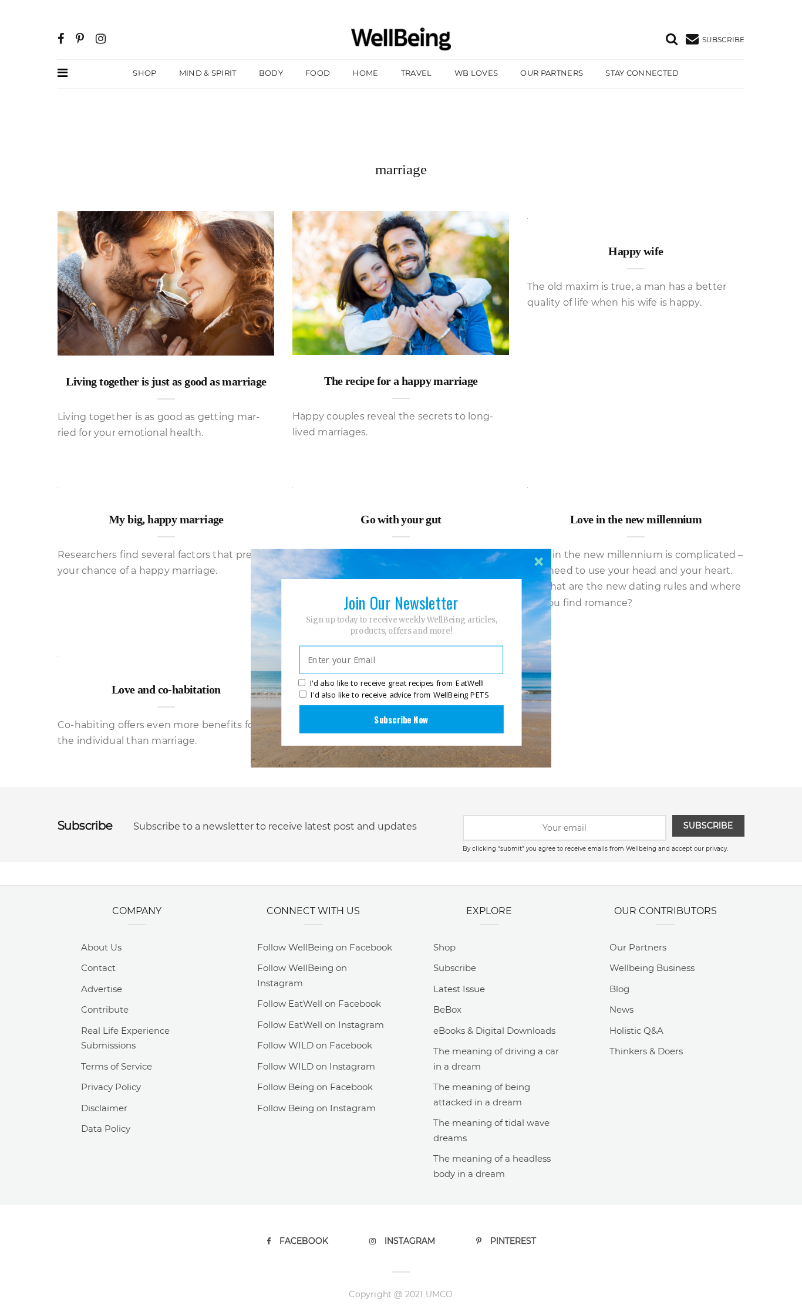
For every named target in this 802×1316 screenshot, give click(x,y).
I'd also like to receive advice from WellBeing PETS (399, 694)
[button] (401, 602)
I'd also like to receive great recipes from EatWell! (397, 683)
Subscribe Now (401, 718)
